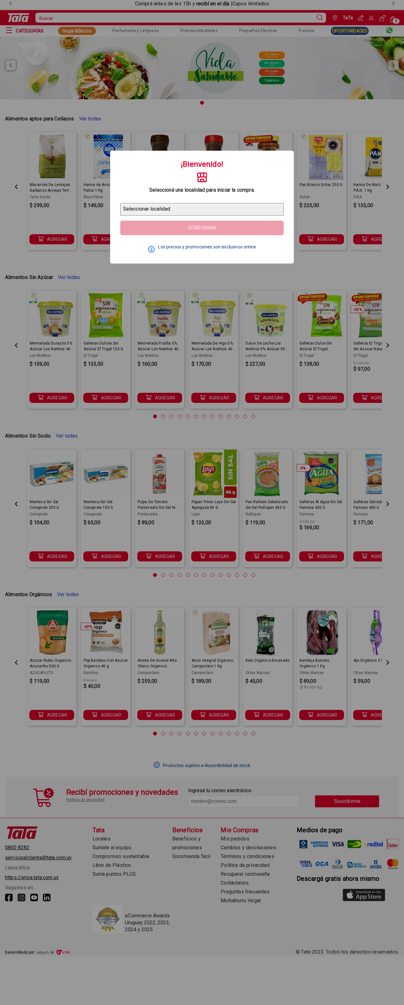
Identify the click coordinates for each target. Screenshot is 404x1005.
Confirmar (202, 228)
